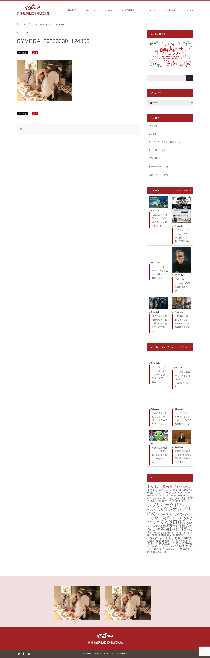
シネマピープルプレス (101, 653)
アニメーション (169, 492)
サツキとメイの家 (178, 498)
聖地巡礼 (182, 546)
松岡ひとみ (179, 541)
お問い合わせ (171, 10)
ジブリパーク (165, 505)
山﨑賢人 (169, 535)
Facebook (23, 653)
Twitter (19, 653)
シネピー (155, 501)
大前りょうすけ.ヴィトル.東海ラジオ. (174, 532)
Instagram (28, 653)
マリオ (160, 514)
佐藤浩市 (158, 525)
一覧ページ (182, 190)
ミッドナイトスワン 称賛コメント (166, 141)
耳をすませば (166, 546)
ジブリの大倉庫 (176, 501)
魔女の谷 (159, 552)
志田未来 (168, 538)
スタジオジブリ (169, 511)
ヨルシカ (173, 514)
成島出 (168, 541)
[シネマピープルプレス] (33, 10)
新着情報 (72, 10)
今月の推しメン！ (157, 150)
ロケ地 (156, 517)
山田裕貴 (154, 535)
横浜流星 (167, 543)
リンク (190, 10)
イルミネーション (172, 495)
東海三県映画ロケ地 (131, 10)
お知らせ (108, 10)
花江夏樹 (156, 549)
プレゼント (90, 10)
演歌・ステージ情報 (158, 174)
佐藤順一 (172, 525)
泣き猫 (183, 543)
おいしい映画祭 (163, 486)
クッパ (157, 498)
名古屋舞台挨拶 (167, 529)
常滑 (183, 535)
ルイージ (187, 514)
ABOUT (153, 10)
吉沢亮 (186, 525)
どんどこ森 (171, 489)
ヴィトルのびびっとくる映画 (169, 520)
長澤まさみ (172, 549)
